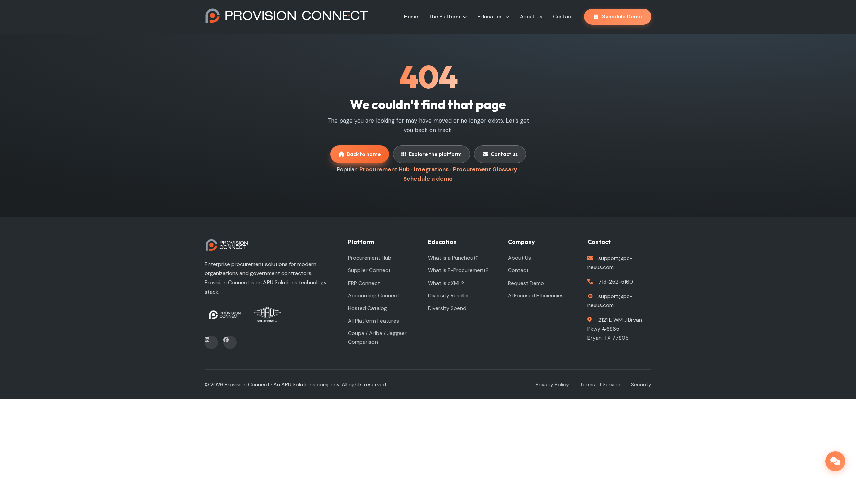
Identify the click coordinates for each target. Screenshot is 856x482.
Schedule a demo (428, 178)
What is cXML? (446, 283)
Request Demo (526, 283)
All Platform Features (373, 320)
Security (641, 384)
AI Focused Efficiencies (536, 295)
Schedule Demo (621, 16)
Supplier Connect (369, 270)
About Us (531, 16)
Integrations (431, 169)
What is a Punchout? (453, 257)
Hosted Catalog (367, 308)
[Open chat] (835, 461)
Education (490, 16)
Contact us (504, 154)
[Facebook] (230, 342)
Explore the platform (435, 154)
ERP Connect (364, 283)
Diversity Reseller (448, 295)
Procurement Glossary (485, 169)
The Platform (445, 16)
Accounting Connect (373, 295)
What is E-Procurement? (458, 270)
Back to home (364, 154)
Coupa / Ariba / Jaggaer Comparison (377, 337)
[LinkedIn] (211, 342)
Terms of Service (600, 384)
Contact (563, 16)
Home (411, 16)
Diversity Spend (447, 308)
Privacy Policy (552, 384)
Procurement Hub (384, 169)
